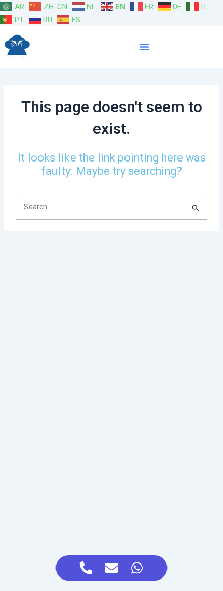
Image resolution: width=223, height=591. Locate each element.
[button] (144, 47)
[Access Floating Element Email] (111, 568)
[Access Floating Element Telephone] (86, 568)
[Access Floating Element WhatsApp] (137, 568)
